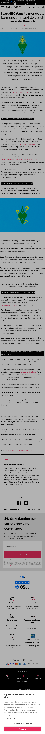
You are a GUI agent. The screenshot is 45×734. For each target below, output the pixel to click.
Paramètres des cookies (22, 724)
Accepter (22, 729)
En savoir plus (9, 718)
